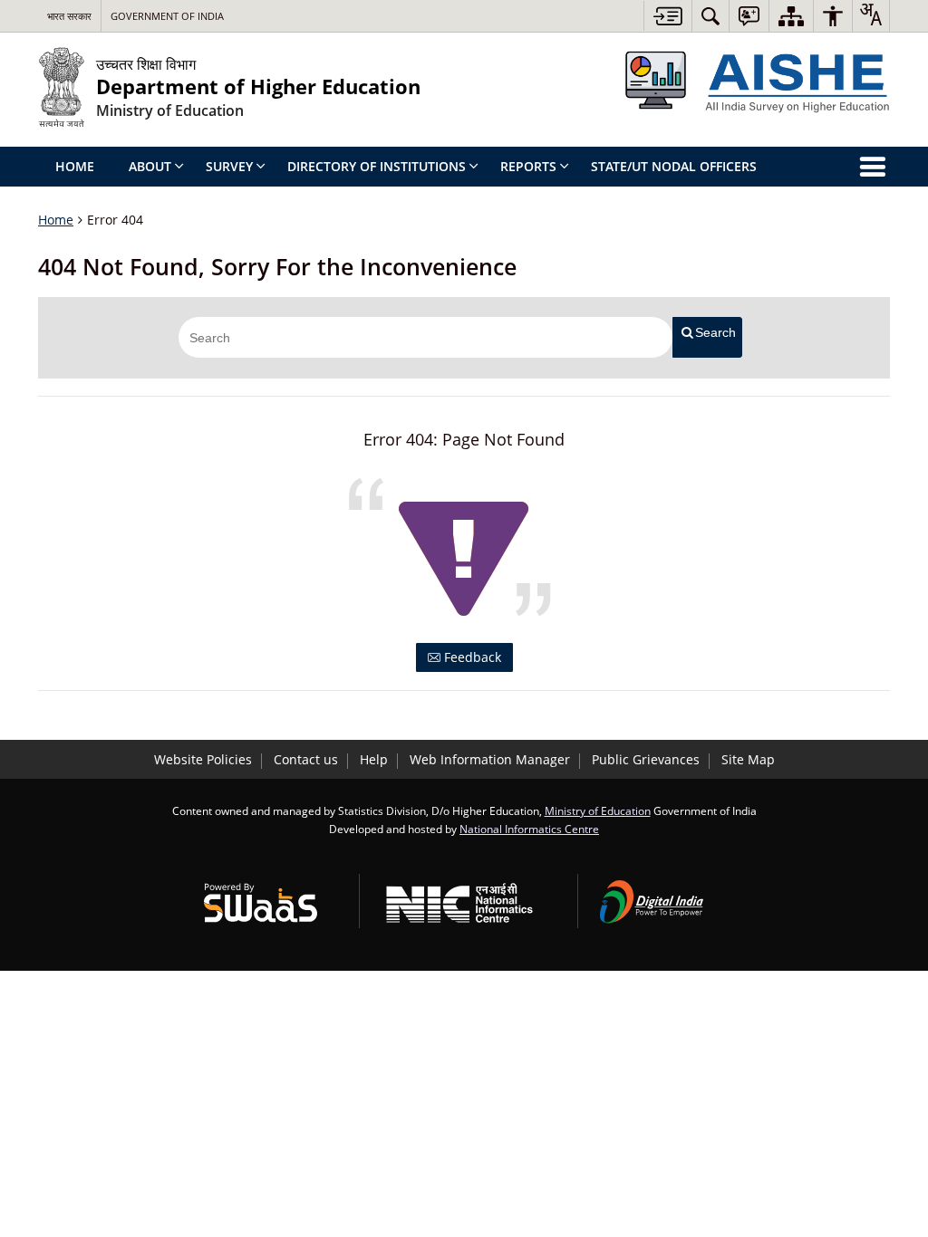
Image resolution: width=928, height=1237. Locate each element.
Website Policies (203, 759)
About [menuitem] (150, 166)
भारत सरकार (69, 16)
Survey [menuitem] (229, 166)
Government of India (167, 16)
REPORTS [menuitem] (528, 166)
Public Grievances (646, 759)
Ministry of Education (598, 810)
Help (374, 759)
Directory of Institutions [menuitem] (376, 166)
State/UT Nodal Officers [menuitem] (674, 166)
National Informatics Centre (529, 828)
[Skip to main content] (667, 16)
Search (715, 332)
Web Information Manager (490, 759)
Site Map (748, 759)
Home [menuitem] (74, 166)
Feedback (470, 657)
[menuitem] (710, 16)
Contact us (306, 759)
